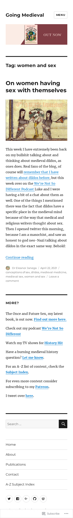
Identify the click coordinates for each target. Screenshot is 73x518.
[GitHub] (34, 498)
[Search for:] (32, 424)
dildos (35, 272)
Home (11, 444)
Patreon (41, 387)
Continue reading (20, 257)
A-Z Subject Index (20, 484)
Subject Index (17, 372)
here (29, 396)
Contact (12, 474)
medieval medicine (53, 272)
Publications (16, 464)
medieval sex (14, 276)
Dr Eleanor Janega (24, 268)
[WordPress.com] (43, 498)
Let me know (32, 357)
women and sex (34, 276)
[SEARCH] (63, 424)
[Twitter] (9, 498)
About (11, 454)
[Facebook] (17, 498)
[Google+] (26, 498)
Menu (60, 14)
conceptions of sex (18, 272)
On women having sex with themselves (36, 87)
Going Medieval (25, 15)
